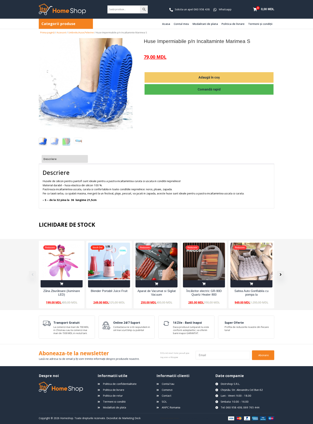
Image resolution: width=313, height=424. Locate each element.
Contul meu (181, 24)
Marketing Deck (131, 418)
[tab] (64, 159)
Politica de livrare (233, 24)
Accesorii (61, 32)
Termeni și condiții (260, 24)
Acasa (166, 24)
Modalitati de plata (205, 24)
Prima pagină (47, 32)
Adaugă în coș (209, 77)
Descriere (50, 159)
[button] (280, 274)
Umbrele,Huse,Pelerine (81, 32)
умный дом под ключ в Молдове (193, 418)
